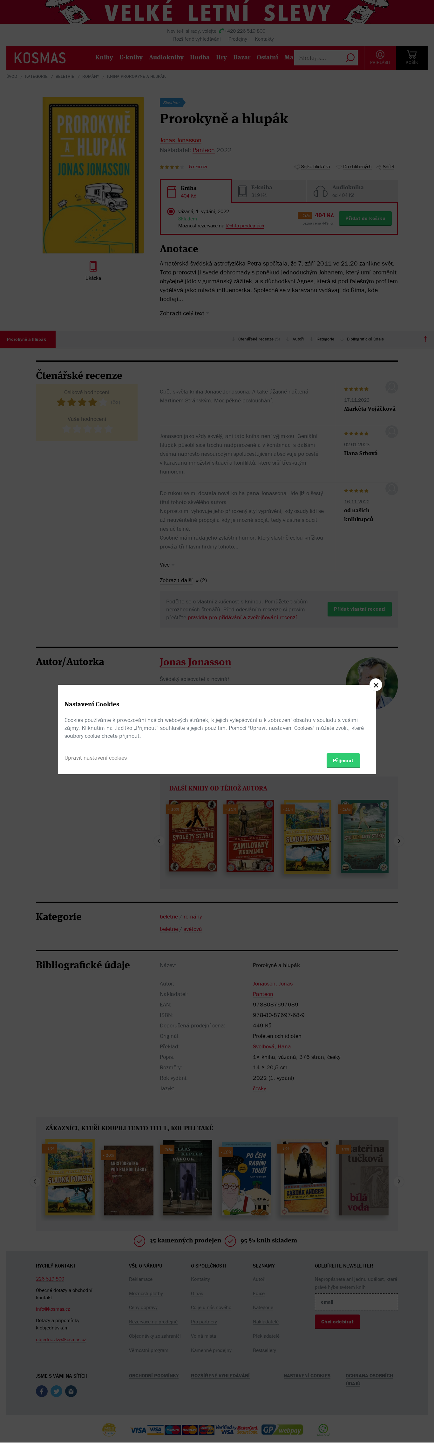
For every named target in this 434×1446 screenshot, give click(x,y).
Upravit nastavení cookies (95, 757)
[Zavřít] (376, 684)
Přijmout (343, 760)
